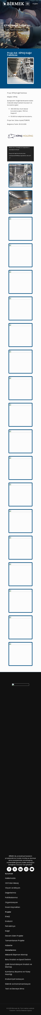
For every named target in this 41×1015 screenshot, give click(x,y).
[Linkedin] (20, 869)
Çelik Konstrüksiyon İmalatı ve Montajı (18, 965)
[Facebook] (9, 869)
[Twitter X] (15, 869)
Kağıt (7, 30)
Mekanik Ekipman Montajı (16, 954)
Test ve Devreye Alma (14, 989)
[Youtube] (32, 869)
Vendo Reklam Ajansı (24, 1010)
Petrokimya (10, 926)
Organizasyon (11, 902)
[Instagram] (26, 869)
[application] (20, 153)
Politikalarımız (11, 897)
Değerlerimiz (10, 893)
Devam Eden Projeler (14, 936)
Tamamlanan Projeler (18, 30)
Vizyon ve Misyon (12, 888)
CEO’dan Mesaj (12, 883)
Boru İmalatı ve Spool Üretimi (18, 959)
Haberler (9, 945)
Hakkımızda (10, 878)
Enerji (7, 916)
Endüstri (9, 921)
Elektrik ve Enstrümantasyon (18, 984)
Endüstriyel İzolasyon (14, 979)
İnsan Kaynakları (12, 907)
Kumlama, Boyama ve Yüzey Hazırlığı (17, 972)
